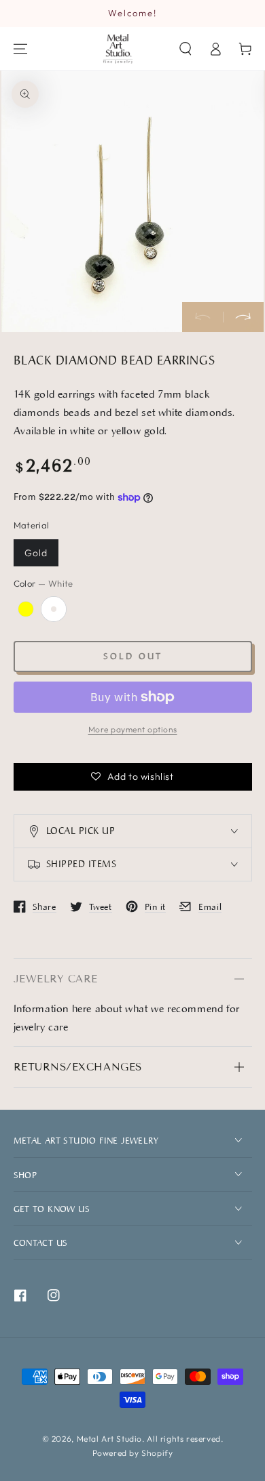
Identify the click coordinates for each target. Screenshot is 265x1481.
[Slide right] (243, 317)
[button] (185, 48)
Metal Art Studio (110, 1439)
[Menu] (20, 48)
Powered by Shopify (132, 1453)
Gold (36, 553)
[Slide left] (202, 317)
